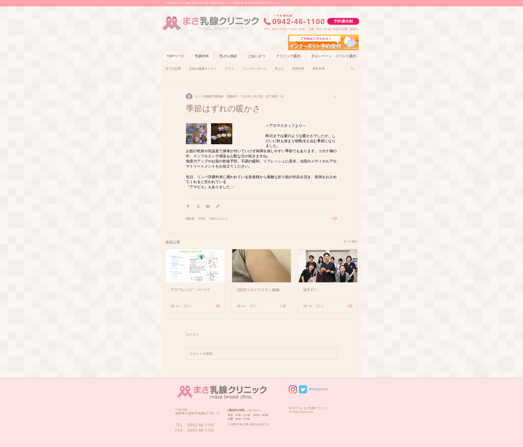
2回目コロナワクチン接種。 (260, 289)
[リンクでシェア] (218, 206)
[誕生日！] (327, 265)
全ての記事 (173, 68)
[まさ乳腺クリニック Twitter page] (303, 389)
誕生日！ (310, 289)
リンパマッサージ (254, 68)
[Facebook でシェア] (188, 206)
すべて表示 (350, 241)
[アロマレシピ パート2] (195, 265)
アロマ (229, 68)
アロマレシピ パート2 (190, 289)
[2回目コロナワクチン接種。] (261, 265)
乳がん (279, 68)
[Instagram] (293, 389)
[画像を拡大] (196, 133)
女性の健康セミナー (203, 68)
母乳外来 (298, 68)
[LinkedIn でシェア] (208, 206)
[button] (343, 21)
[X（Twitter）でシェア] (198, 206)
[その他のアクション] (334, 96)
